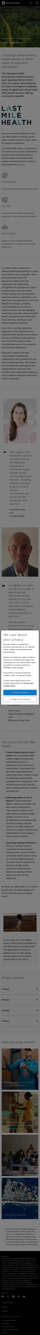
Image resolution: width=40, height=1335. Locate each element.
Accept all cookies (20, 692)
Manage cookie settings (20, 699)
